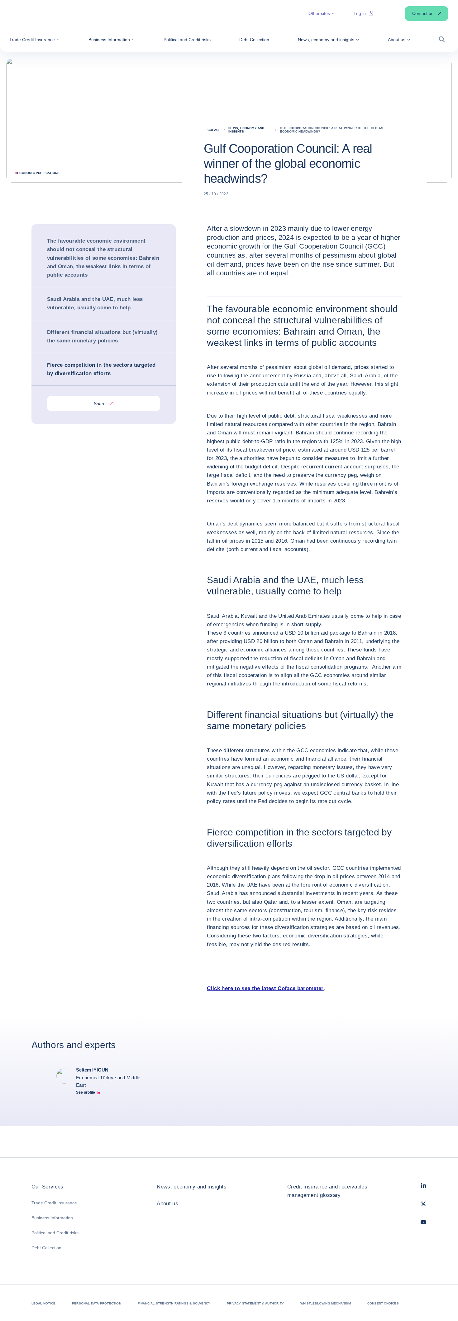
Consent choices (383, 1303)
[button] (34, 39)
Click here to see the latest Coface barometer (265, 988)
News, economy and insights (192, 1187)
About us (167, 1204)
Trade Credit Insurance (54, 1202)
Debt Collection (46, 1247)
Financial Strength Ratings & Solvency (174, 1303)
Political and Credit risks (55, 1232)
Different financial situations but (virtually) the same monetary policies (102, 336)
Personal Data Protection (96, 1303)
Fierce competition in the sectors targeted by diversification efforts (101, 369)
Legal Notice (43, 1303)
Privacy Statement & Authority (255, 1303)
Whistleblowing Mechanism (325, 1303)
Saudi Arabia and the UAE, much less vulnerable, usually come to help (95, 303)
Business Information (52, 1217)
